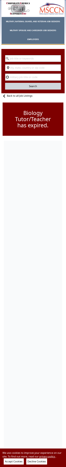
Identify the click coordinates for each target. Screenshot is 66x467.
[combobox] (33, 58)
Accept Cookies (14, 461)
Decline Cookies (36, 461)
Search (33, 86)
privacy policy (47, 456)
